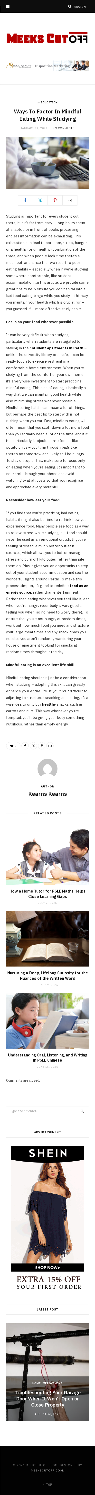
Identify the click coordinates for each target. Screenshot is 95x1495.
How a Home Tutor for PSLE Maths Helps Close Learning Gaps (48, 894)
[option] (47, 1372)
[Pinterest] (55, 200)
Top (48, 1484)
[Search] (70, 6)
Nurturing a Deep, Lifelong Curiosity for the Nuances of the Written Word (47, 975)
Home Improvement (47, 1383)
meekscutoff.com (47, 1470)
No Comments (63, 128)
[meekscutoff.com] (47, 37)
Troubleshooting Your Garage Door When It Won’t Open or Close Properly (48, 1398)
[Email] (69, 200)
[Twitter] (40, 200)
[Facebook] (25, 200)
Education (49, 102)
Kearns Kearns (47, 793)
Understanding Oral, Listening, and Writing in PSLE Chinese (47, 1058)
